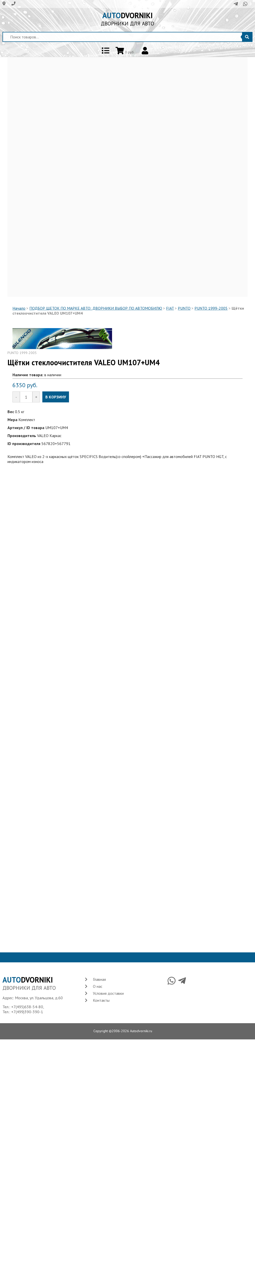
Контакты (101, 1000)
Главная (99, 979)
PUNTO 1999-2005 (211, 308)
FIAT (170, 308)
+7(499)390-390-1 (27, 1011)
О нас (97, 986)
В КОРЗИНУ (55, 396)
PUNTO (184, 308)
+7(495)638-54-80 (27, 1006)
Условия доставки (108, 993)
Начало (18, 308)
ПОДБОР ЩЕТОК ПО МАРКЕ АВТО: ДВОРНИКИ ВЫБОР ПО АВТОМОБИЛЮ (95, 308)
